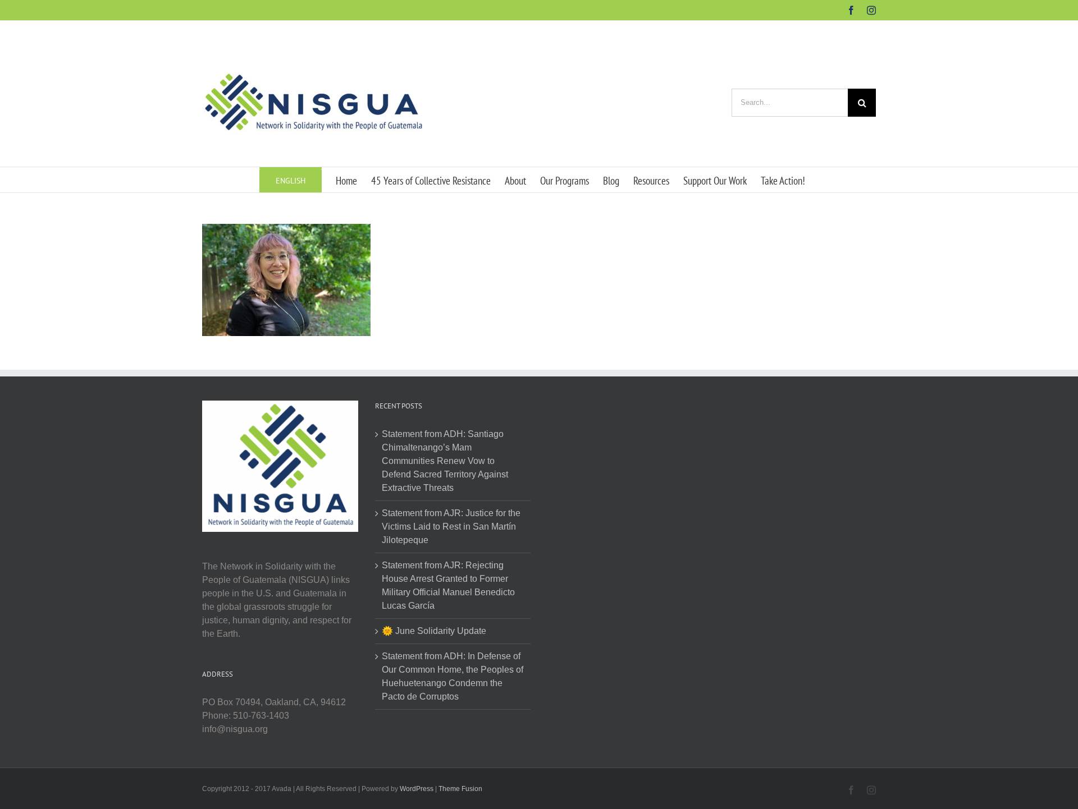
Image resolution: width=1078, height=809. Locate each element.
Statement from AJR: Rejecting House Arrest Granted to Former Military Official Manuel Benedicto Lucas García (448, 585)
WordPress (416, 789)
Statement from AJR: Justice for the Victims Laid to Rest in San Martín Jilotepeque (451, 526)
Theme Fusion (460, 789)
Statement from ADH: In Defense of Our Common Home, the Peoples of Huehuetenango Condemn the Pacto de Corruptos (452, 676)
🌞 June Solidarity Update (434, 631)
